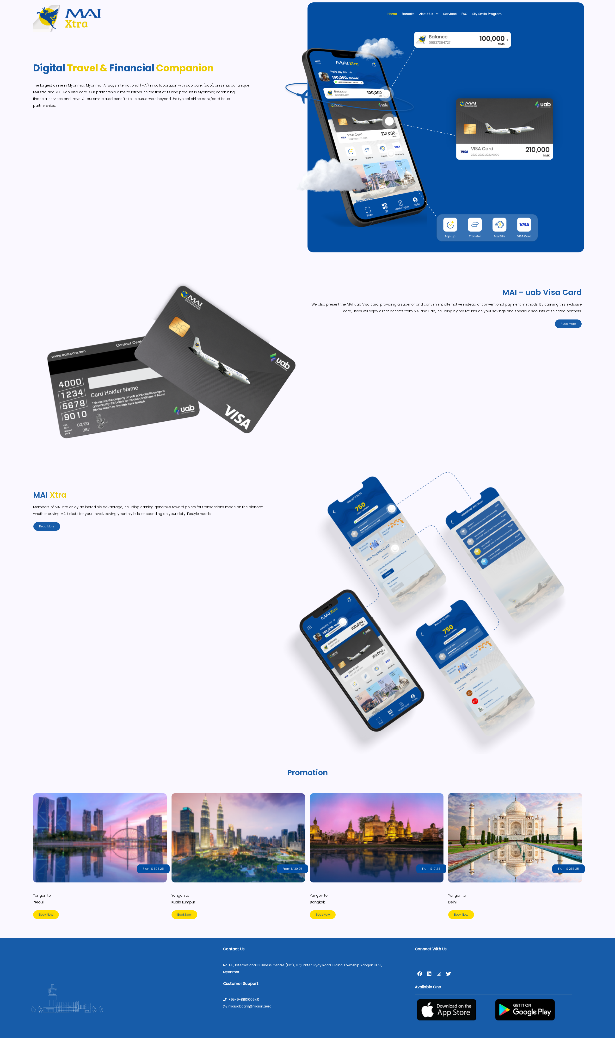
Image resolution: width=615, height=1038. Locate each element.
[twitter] (448, 974)
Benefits (408, 14)
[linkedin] (429, 974)
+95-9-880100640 (243, 999)
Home (392, 14)
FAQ (464, 14)
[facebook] (419, 974)
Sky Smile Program (487, 14)
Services (450, 14)
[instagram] (439, 974)
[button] (153, 868)
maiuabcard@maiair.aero (249, 1006)
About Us (426, 14)
